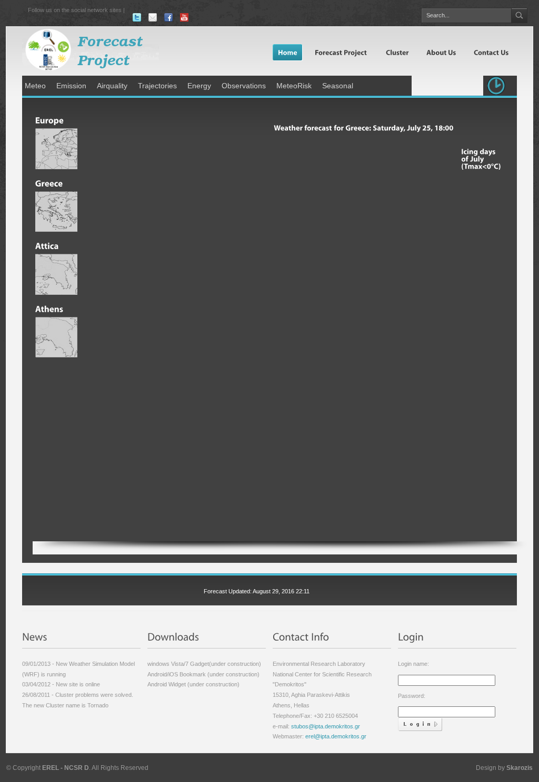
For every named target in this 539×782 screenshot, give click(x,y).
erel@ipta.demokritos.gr (335, 736)
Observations (244, 85)
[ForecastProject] (341, 52)
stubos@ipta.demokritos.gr (325, 726)
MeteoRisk (294, 85)
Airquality (112, 85)
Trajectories (157, 85)
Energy (199, 85)
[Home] (288, 52)
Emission (71, 85)
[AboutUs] (441, 52)
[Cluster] (396, 52)
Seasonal (337, 85)
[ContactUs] (490, 52)
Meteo (35, 85)
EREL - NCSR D (65, 767)
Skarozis (519, 767)
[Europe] (56, 117)
